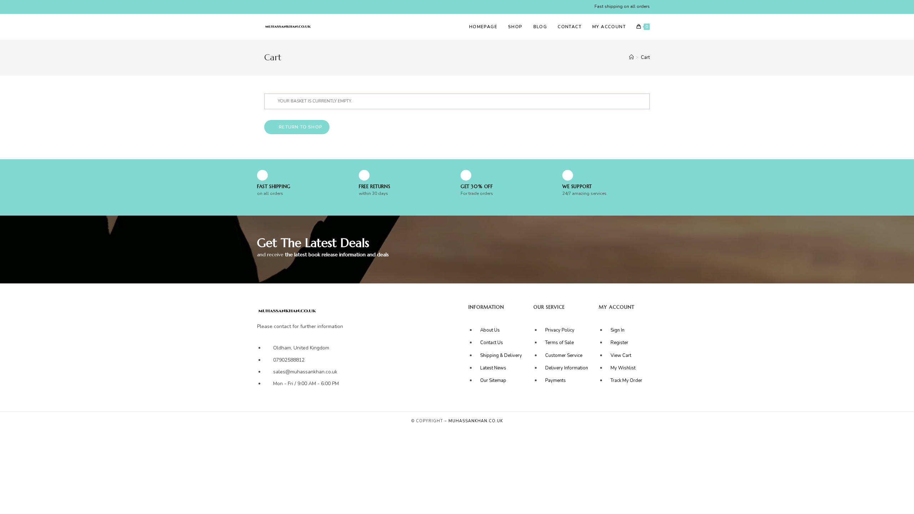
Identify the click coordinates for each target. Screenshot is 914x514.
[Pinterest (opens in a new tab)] (282, 6)
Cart (645, 57)
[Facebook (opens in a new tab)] (274, 6)
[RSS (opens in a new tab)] (307, 6)
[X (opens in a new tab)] (267, 6)
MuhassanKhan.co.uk (475, 421)
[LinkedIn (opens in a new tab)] (299, 6)
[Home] (631, 57)
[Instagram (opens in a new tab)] (291, 6)
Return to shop (299, 127)
